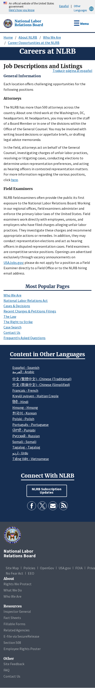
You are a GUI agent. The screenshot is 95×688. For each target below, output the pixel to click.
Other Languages (80, 8)
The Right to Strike (18, 322)
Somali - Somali (24, 441)
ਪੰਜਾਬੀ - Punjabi (23, 430)
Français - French (25, 390)
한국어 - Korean (24, 413)
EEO (31, 573)
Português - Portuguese (30, 424)
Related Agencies (17, 630)
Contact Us (12, 332)
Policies (29, 568)
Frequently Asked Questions (25, 338)
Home (8, 37)
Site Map (12, 568)
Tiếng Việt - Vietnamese (30, 459)
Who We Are (52, 37)
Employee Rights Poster (22, 648)
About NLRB (28, 37)
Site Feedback (14, 664)
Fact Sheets (12, 617)
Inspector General (17, 611)
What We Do (13, 590)
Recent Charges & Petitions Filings (30, 311)
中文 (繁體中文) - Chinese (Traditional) (41, 379)
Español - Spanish (25, 367)
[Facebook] (31, 505)
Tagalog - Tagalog (26, 447)
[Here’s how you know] (1, 7)
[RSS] (63, 505)
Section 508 (12, 642)
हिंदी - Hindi (20, 401)
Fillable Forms (14, 624)
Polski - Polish (23, 419)
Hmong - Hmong (25, 407)
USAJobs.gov (13, 262)
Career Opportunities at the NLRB (33, 42)
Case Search (12, 327)
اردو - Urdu (20, 453)
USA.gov (65, 568)
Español (64, 6)
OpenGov (47, 568)
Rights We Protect (18, 584)
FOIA (79, 568)
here (14, 180)
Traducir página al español (72, 70)
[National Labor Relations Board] (8, 23)
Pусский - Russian (26, 436)
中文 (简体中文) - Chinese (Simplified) (41, 384)
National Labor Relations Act (26, 300)
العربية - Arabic (23, 372)
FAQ (7, 670)
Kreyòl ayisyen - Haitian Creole (35, 396)
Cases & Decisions (17, 306)
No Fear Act (14, 573)
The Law (10, 316)
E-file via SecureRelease (21, 636)
